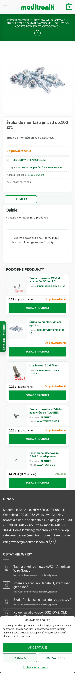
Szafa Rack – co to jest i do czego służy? (42, 599)
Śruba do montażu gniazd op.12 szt (45, 323)
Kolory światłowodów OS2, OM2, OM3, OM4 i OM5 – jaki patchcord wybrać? (40, 614)
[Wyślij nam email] (52, 541)
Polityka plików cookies (35, 667)
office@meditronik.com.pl (42, 530)
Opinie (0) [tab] (21, 199)
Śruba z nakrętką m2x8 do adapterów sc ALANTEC (45, 411)
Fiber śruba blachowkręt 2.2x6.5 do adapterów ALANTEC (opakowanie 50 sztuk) (45, 455)
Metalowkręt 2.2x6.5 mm (44, 365)
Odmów (19, 657)
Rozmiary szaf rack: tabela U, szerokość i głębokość (42, 585)
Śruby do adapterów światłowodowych (40, 167)
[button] (5, 7)
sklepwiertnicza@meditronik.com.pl (28, 535)
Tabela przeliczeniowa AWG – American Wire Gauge (41, 568)
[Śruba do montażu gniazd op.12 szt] (16, 328)
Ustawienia (55, 657)
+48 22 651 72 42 (31, 525)
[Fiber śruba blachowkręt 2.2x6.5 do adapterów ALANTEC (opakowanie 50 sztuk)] (16, 459)
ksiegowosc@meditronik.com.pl (25, 542)
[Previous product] (37, 33)
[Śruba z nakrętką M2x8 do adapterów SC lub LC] (16, 284)
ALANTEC (46, 417)
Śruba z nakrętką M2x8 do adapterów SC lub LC (45, 280)
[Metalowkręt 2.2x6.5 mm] (16, 372)
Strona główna (18, 20)
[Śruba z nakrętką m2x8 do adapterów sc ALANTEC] (16, 415)
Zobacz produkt (37, 308)
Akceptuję (37, 647)
